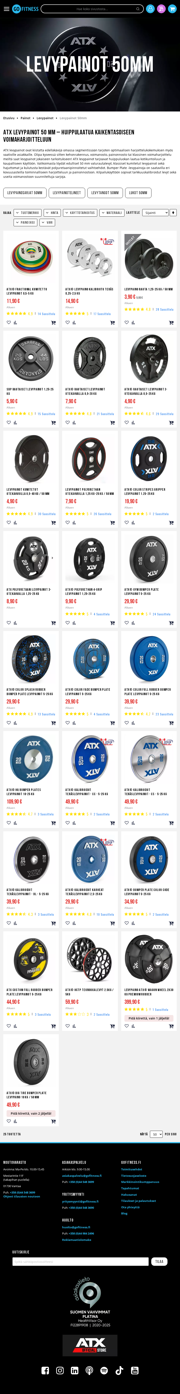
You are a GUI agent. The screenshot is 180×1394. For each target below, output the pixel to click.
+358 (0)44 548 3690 (81, 1208)
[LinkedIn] (74, 1370)
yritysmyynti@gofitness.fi (80, 1201)
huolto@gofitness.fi (76, 1227)
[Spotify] (104, 1370)
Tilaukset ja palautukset (138, 1201)
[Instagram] (60, 1370)
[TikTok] (119, 1370)
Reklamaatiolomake (76, 1240)
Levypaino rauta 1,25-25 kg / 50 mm (148, 289)
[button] (8, 322)
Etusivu (9, 118)
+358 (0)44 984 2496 (81, 1233)
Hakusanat (129, 1195)
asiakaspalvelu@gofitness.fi (82, 1176)
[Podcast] (89, 1370)
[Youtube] (135, 1370)
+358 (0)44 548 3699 (22, 1192)
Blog (124, 1213)
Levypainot (45, 118)
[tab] (27, 212)
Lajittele (133, 213)
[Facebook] (45, 1370)
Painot (26, 118)
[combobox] (92, 8)
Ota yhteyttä (130, 1207)
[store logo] (25, 8)
